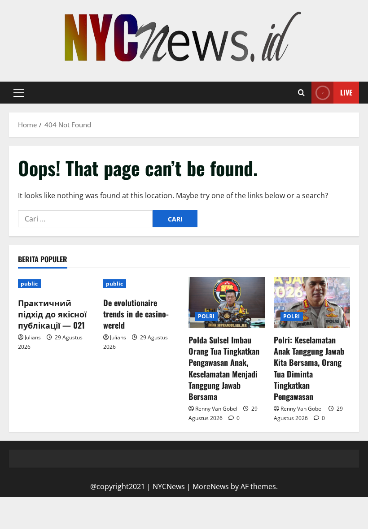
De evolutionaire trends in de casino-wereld (136, 314)
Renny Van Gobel (216, 408)
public (29, 283)
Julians (33, 337)
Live (346, 92)
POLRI (206, 316)
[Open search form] (301, 92)
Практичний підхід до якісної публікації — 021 (52, 314)
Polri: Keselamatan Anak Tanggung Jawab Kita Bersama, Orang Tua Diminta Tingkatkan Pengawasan (309, 368)
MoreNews (211, 486)
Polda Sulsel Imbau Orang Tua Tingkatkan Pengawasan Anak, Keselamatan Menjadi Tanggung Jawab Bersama (223, 368)
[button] (18, 92)
